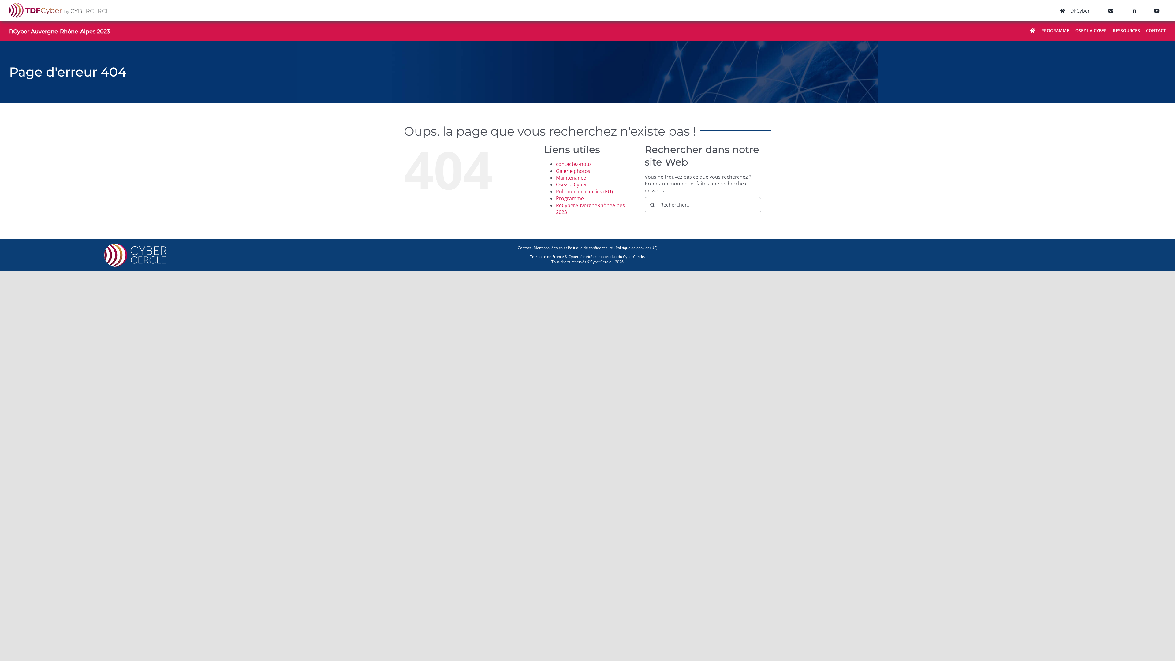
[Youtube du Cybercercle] (1157, 10)
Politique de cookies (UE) (637, 247)
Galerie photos (573, 171)
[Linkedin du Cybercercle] (1133, 10)
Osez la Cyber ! (573, 184)
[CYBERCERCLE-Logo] (136, 245)
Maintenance (571, 177)
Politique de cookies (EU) (584, 191)
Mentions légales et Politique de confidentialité (573, 247)
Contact (524, 247)
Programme (570, 198)
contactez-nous (574, 164)
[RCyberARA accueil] (1032, 31)
